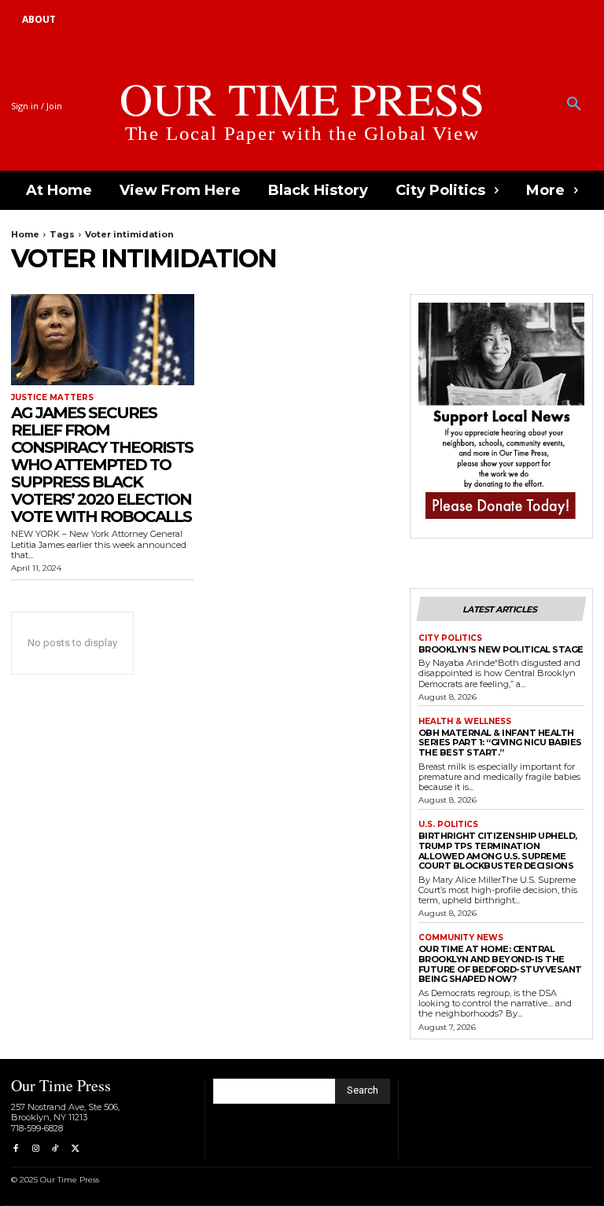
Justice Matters (52, 398)
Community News (460, 938)
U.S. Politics (448, 824)
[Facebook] (15, 1149)
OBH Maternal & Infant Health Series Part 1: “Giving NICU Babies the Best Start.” (500, 742)
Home (25, 234)
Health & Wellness (464, 721)
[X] (75, 1149)
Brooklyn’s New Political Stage (501, 649)
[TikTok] (55, 1149)
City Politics (450, 638)
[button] (574, 104)
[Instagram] (35, 1149)
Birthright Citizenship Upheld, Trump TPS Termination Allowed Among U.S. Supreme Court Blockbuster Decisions (497, 850)
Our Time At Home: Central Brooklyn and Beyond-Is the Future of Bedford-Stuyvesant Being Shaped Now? (500, 963)
